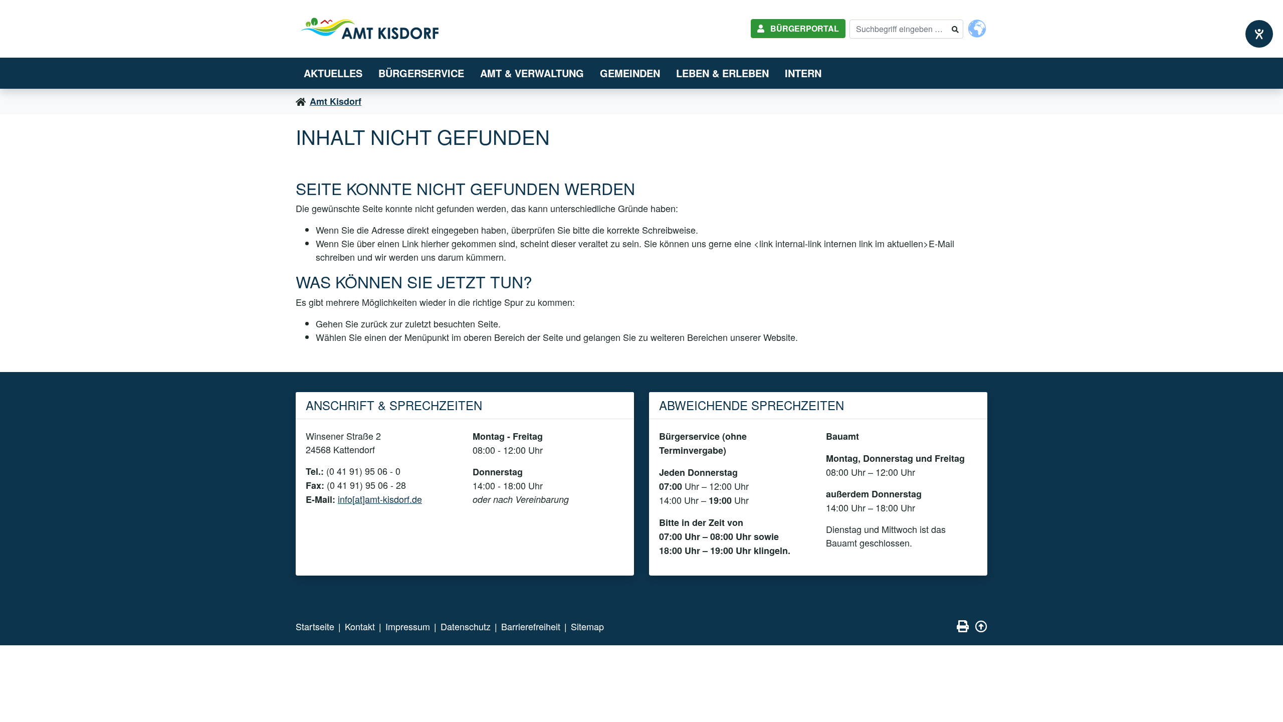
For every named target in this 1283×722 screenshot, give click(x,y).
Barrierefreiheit (530, 626)
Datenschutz (466, 626)
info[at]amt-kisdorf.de (380, 498)
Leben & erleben (722, 73)
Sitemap (587, 626)
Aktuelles (333, 73)
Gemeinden (630, 73)
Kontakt (360, 626)
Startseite (315, 626)
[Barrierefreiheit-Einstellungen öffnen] (1259, 34)
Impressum (407, 626)
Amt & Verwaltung (532, 73)
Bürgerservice (421, 73)
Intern (803, 73)
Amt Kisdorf (335, 101)
